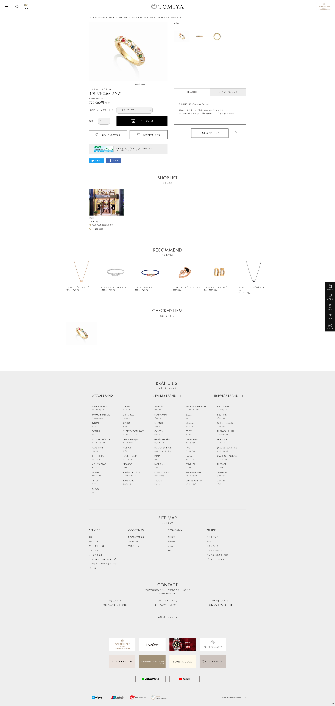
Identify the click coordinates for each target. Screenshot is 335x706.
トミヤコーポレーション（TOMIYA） (103, 17)
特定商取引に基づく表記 (217, 555)
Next (140, 84)
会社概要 (171, 537)
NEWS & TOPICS (136, 537)
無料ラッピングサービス (102, 110)
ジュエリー (94, 541)
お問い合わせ (212, 546)
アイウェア (94, 550)
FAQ (209, 541)
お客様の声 (133, 541)
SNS (169, 550)
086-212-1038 (220, 605)
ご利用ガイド (212, 537)
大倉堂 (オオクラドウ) (145, 17)
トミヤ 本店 (94, 222)
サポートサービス (214, 550)
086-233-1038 (97, 229)
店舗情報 (171, 541)
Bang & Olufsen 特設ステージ (104, 564)
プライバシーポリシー (216, 559)
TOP (332, 704)
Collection (159, 17)
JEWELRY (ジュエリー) (126, 17)
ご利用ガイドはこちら (210, 133)
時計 (91, 537)
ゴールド (93, 568)
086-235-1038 (115, 605)
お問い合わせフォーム (167, 617)
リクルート (172, 546)
